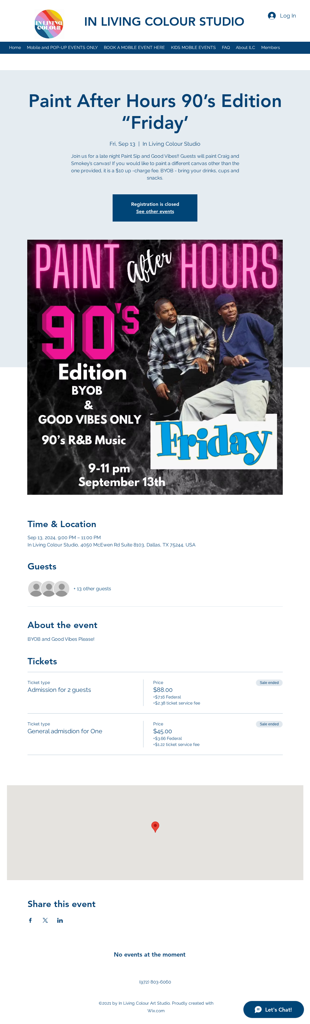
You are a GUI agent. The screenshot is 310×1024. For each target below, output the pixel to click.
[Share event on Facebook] (30, 920)
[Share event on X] (45, 920)
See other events (155, 211)
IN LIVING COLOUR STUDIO (164, 21)
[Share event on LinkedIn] (60, 920)
